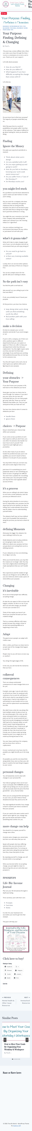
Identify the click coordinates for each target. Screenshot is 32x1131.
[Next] (27, 1040)
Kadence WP (17, 1126)
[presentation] (16, 1031)
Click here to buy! (13, 958)
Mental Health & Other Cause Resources (8, 1002)
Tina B (7, 46)
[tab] (12, 1059)
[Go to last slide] (5, 1040)
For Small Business (16, 28)
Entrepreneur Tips (16, 26)
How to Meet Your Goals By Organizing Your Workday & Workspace (14, 1047)
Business (6, 26)
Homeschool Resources (25, 1000)
